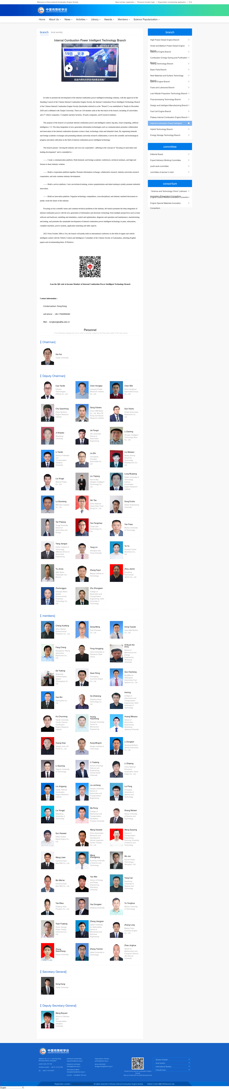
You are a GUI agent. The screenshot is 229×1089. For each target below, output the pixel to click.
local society (57, 32)
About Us (54, 19)
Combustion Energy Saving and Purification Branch (168, 58)
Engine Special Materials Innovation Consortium (165, 204)
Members (123, 19)
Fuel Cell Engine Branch (160, 111)
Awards (108, 19)
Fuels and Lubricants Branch (162, 87)
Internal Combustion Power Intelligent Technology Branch (166, 124)
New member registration (124, 2)
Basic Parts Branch (158, 69)
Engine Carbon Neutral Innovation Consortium (169, 197)
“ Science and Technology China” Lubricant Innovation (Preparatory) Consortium (168, 192)
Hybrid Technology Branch (161, 129)
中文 (190, 2)
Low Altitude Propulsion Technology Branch (168, 93)
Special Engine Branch (160, 81)
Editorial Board (156, 154)
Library (95, 19)
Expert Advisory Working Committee (165, 160)
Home (42, 19)
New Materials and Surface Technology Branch (166, 76)
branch (44, 32)
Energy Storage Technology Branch (165, 135)
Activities (81, 19)
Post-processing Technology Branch (165, 99)
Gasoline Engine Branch (160, 51)
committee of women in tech (162, 172)
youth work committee (159, 166)
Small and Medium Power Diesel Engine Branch (167, 46)
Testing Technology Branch (161, 63)
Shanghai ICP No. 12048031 (82, 1084)
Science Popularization (146, 19)
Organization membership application (172, 2)
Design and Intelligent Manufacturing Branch (169, 105)
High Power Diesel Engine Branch (164, 39)
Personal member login (146, 2)
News (68, 19)
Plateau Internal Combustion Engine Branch (168, 117)
